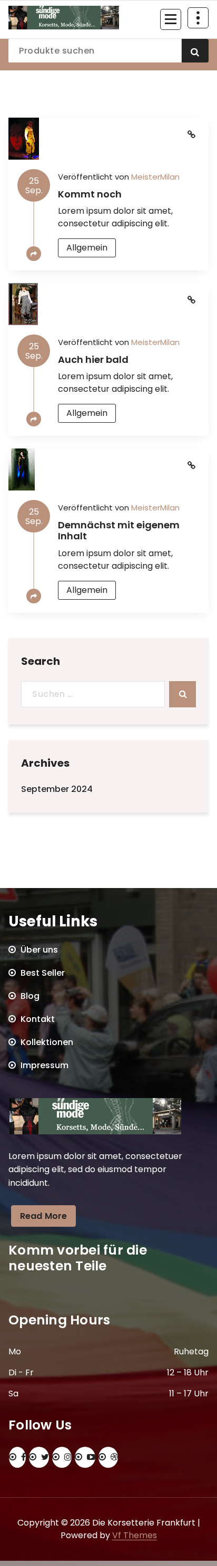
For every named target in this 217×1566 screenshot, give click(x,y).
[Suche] (182, 694)
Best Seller (43, 973)
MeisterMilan (155, 176)
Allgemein (86, 248)
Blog (30, 996)
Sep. (34, 185)
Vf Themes (134, 1535)
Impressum (44, 1065)
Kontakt (38, 1019)
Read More (43, 1216)
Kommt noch (90, 194)
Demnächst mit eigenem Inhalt (119, 530)
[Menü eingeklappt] (170, 19)
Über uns (39, 950)
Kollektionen (47, 1042)
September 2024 (57, 789)
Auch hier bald (93, 359)
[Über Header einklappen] (198, 17)
